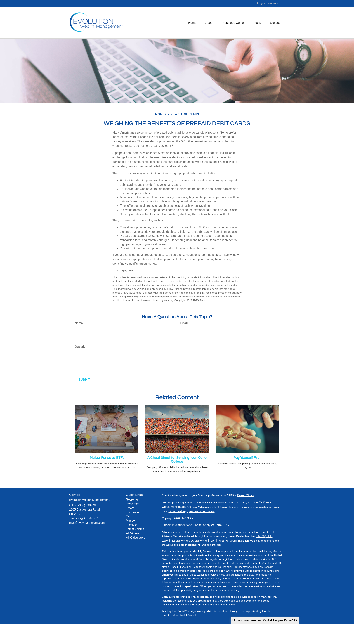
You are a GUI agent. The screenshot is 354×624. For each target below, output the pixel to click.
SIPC (269, 536)
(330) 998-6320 (270, 3)
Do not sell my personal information (192, 511)
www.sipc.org (190, 540)
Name (79, 323)
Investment (133, 503)
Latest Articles (135, 529)
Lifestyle (131, 524)
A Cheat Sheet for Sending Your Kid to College (177, 459)
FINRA (260, 536)
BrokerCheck (245, 495)
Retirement (133, 499)
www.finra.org (171, 540)
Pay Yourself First (247, 458)
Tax (128, 516)
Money (130, 520)
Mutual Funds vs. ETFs (107, 458)
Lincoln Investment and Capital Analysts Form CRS (264, 620)
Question (81, 346)
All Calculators (135, 537)
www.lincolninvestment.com (218, 540)
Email (184, 323)
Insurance (132, 512)
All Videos (132, 533)
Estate (130, 508)
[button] (209, 23)
